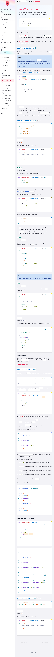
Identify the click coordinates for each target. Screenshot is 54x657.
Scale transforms (22, 355)
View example (22, 66)
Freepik (39, 654)
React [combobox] (35, 1)
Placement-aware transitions (25, 518)
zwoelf (35, 654)
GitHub (30, 1)
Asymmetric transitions (23, 483)
